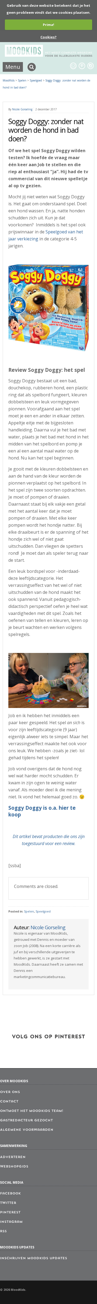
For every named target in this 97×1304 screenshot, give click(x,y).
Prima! (48, 24)
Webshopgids (14, 1166)
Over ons (10, 1092)
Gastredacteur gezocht (26, 1120)
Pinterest (10, 1212)
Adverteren (13, 1157)
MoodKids (9, 80)
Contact (9, 1101)
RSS (3, 1231)
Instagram (11, 1222)
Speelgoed (43, 911)
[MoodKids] (48, 55)
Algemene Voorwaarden (26, 1130)
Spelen (29, 911)
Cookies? (48, 37)
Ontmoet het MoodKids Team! (31, 1111)
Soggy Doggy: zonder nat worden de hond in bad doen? (46, 130)
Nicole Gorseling (22, 109)
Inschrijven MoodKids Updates (33, 1258)
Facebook (10, 1193)
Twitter (8, 1203)
